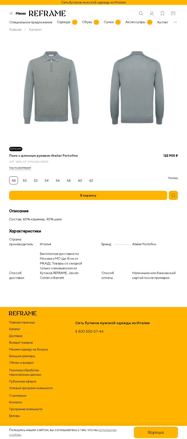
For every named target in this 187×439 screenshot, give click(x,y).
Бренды (14, 415)
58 (69, 180)
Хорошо (156, 432)
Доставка (15, 336)
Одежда (63, 22)
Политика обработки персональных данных (25, 372)
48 (14, 180)
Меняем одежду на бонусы (28, 349)
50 (25, 180)
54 (47, 180)
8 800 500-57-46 (89, 331)
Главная (15, 29)
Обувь (87, 22)
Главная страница (22, 322)
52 (36, 180)
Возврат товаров (21, 342)
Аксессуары (135, 22)
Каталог (35, 29)
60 (80, 180)
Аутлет (162, 22)
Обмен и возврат (21, 362)
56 (58, 180)
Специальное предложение (30, 22)
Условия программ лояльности (31, 388)
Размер (173, 178)
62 (91, 180)
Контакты (15, 402)
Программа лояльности (25, 409)
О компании (17, 395)
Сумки (109, 22)
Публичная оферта (22, 381)
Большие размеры (22, 356)
